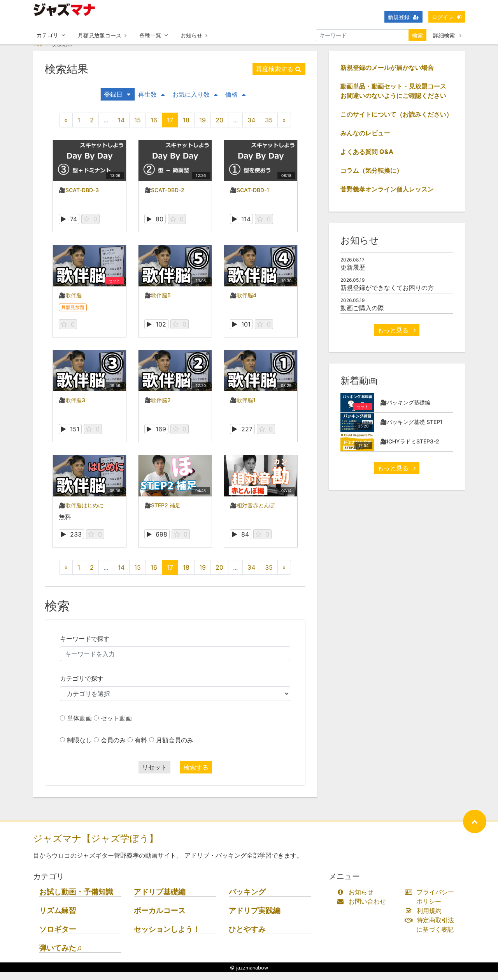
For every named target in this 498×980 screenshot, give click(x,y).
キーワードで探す (85, 639)
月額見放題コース (99, 35)
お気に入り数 (191, 94)
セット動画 (116, 718)
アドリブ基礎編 (160, 891)
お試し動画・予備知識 (76, 891)
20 (219, 120)
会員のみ (113, 740)
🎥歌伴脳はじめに (81, 505)
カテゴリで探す (81, 678)
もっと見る (393, 330)
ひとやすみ (247, 929)
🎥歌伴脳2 (157, 400)
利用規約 (429, 911)
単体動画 (79, 718)
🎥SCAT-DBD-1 (249, 190)
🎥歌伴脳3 (72, 400)
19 (202, 120)
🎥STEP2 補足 (162, 505)
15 (137, 120)
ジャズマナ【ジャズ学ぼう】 (95, 838)
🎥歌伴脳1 (243, 400)
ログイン (443, 17)
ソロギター (57, 929)
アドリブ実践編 (255, 910)
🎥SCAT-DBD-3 (79, 190)
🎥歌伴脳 (70, 295)
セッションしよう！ (167, 929)
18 (186, 120)
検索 (417, 35)
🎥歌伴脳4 (243, 295)
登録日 (113, 94)
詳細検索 (444, 35)
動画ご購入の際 (362, 308)
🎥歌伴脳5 (157, 295)
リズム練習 (57, 910)
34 (251, 120)
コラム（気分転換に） (371, 170)
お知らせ (191, 35)
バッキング (247, 891)
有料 (141, 740)
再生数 (147, 94)
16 (154, 120)
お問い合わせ (367, 901)
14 (121, 120)
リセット (154, 767)
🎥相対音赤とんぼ (252, 505)
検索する (196, 767)
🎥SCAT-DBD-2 (164, 190)
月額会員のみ (174, 740)
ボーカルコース (160, 910)
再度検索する (274, 69)
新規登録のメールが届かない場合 (387, 67)
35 (269, 120)
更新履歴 (352, 267)
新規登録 (399, 17)
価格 (231, 94)
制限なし (79, 740)
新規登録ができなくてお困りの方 (387, 287)
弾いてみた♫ (60, 947)
